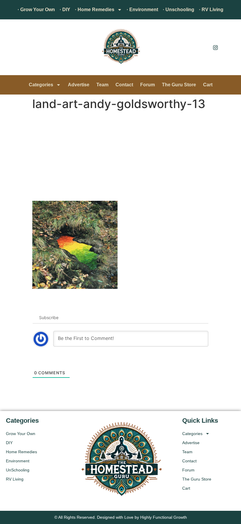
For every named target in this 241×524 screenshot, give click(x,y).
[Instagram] (215, 47)
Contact (124, 84)
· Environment (142, 9)
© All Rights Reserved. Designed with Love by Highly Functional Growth (120, 517)
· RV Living (211, 9)
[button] (13, 49)
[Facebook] (202, 47)
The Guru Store (179, 84)
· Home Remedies (94, 9)
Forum (147, 84)
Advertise (78, 84)
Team (102, 84)
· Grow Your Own (36, 9)
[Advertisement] (120, 157)
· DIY (65, 9)
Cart (207, 84)
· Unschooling (178, 9)
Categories (41, 84)
